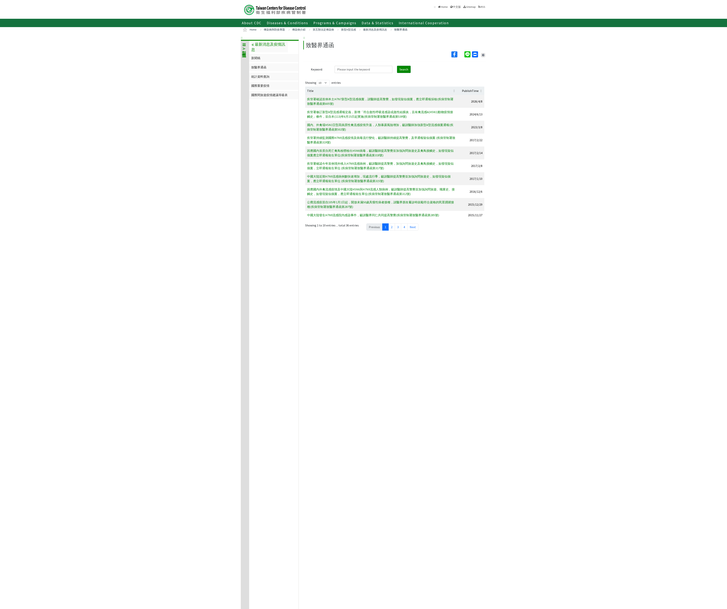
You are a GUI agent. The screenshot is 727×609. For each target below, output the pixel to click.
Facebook (457, 54)
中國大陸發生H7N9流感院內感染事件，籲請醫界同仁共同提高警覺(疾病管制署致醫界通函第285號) (373, 215)
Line (468, 54)
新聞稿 (255, 58)
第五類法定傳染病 (323, 29)
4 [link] (404, 227)
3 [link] (398, 227)
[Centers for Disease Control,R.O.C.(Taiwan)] (275, 9)
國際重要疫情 (260, 86)
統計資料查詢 (260, 76)
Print (475, 54)
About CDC (251, 23)
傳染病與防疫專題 (274, 29)
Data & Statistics (377, 23)
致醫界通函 (400, 29)
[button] (454, 91)
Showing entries (323, 83)
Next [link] (413, 227)
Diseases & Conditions (287, 23)
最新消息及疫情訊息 (375, 29)
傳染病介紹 (298, 29)
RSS (483, 7)
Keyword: (317, 69)
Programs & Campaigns (334, 23)
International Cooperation (424, 23)
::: (242, 37)
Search (403, 69)
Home (444, 7)
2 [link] (391, 227)
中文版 (457, 7)
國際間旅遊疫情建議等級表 (269, 95)
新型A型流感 (348, 29)
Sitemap (471, 7)
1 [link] (385, 227)
